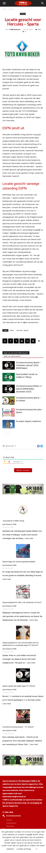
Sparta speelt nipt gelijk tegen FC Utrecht (18, 686)
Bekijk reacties (23, 470)
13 (25, 31)
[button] (42, 3)
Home (4, 9)
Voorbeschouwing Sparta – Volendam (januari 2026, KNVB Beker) (28, 365)
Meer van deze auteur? (12, 356)
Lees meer (29, 538)
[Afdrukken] (33, 340)
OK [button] (37, 849)
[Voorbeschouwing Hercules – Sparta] (8, 412)
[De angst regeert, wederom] (8, 424)
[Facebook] (10, 340)
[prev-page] (4, 433)
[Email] (27, 340)
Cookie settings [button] (24, 849)
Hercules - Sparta (22, 330)
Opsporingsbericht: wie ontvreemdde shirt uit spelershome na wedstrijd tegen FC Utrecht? (20, 644)
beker (12, 330)
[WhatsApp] (4, 340)
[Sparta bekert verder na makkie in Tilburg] (8, 377)
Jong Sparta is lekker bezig (13, 521)
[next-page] (7, 433)
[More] (38, 340)
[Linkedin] (21, 340)
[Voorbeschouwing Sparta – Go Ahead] (8, 400)
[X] (16, 340)
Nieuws (11, 9)
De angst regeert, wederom (28, 421)
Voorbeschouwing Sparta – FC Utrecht (18, 727)
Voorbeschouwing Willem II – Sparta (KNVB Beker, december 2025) (29, 389)
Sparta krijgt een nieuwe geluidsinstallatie (18, 562)
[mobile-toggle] (4, 3)
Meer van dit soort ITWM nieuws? (16, 353)
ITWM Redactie (14, 29)
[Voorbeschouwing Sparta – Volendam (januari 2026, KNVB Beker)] (8, 365)
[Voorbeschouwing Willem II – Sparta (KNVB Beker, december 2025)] (8, 389)
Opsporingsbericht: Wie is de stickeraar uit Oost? (22, 602)
